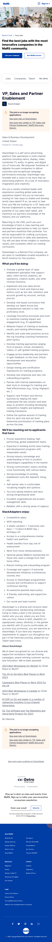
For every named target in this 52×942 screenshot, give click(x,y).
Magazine (8, 866)
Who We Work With (32, 842)
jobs (8, 78)
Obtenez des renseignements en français (18, 904)
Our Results (8, 880)
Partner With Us (10, 845)
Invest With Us (30, 845)
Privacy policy (19, 787)
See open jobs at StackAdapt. (23, 119)
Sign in (45, 3)
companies (20, 78)
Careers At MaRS (31, 853)
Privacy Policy (30, 816)
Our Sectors (30, 849)
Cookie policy (32, 787)
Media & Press (31, 873)
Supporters (29, 869)
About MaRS (9, 853)
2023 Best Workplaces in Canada (19, 691)
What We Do (9, 838)
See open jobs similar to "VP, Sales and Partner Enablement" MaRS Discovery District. (27, 125)
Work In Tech (7, 35)
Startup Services (10, 842)
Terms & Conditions (11, 893)
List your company (12, 55)
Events (7, 869)
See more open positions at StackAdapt (26, 761)
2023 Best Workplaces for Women (20, 665)
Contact (28, 866)
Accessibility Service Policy (13, 901)
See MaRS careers (34, 55)
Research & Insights (11, 877)
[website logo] (6, 3)
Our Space (29, 838)
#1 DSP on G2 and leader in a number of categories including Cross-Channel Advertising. (23, 702)
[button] (34, 3)
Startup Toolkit (9, 873)
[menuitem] (15, 839)
